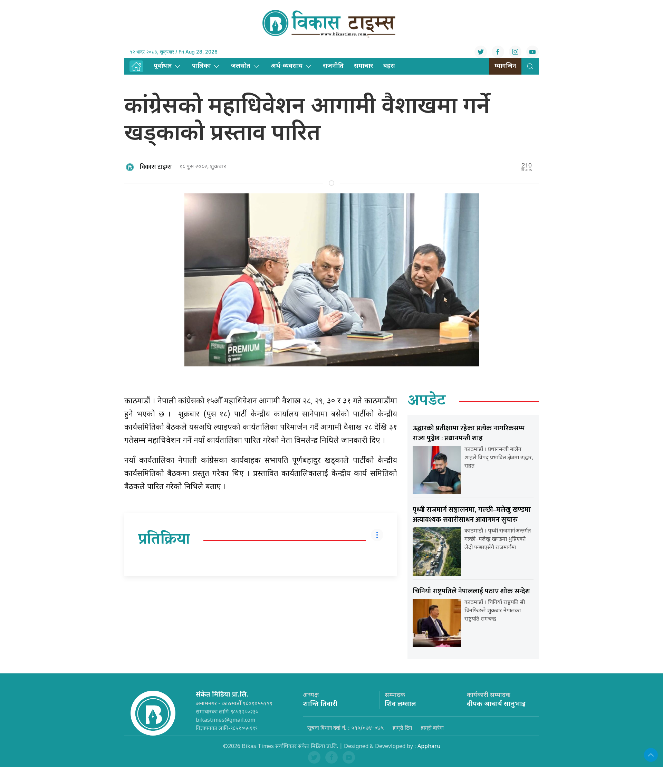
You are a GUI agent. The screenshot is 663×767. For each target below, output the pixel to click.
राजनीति (333, 66)
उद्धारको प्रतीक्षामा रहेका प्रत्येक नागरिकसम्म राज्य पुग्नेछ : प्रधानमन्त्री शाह (469, 433)
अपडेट (426, 401)
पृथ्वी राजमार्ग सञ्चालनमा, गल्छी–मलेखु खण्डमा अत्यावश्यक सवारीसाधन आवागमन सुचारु (472, 515)
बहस (389, 66)
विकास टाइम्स (156, 167)
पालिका (201, 66)
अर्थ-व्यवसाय (286, 66)
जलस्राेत (240, 66)
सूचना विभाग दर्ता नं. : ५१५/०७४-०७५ (345, 727)
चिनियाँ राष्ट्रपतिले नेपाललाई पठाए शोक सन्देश (471, 591)
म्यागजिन (505, 66)
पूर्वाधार (163, 66)
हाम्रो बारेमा (432, 727)
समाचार (363, 66)
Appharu (428, 746)
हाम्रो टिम (402, 727)
